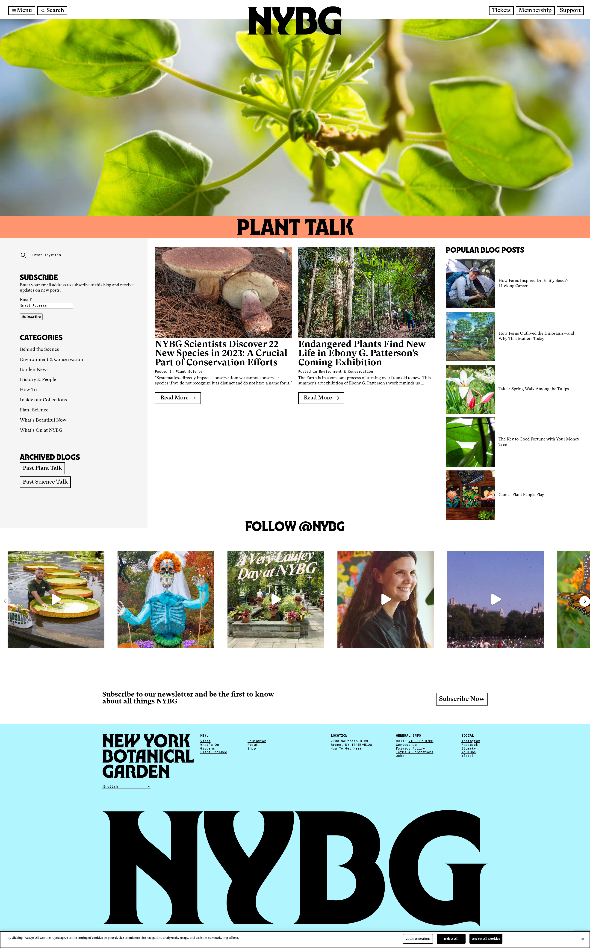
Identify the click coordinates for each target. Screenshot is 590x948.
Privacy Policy (410, 748)
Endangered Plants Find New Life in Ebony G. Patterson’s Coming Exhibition (362, 353)
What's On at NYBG (41, 430)
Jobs (400, 756)
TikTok (467, 756)
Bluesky (468, 748)
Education (257, 741)
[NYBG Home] (295, 20)
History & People (38, 380)
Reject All (451, 938)
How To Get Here (346, 748)
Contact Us (406, 745)
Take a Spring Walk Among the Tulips (534, 389)
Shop (252, 748)
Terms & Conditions (414, 752)
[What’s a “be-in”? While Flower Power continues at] (495, 599)
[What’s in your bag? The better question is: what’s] (56, 599)
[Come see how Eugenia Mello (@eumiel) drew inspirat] (385, 599)
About (253, 745)
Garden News (34, 370)
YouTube (468, 752)
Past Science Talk (45, 482)
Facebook (469, 745)
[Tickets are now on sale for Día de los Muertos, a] (166, 599)
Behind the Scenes (39, 349)
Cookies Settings (418, 938)
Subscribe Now (462, 699)
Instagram (470, 741)
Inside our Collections (43, 400)
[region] (295, 939)
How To (28, 390)
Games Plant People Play (521, 495)
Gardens (207, 748)
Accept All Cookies (486, 938)
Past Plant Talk (42, 468)
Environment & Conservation (51, 359)
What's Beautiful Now (43, 420)
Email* (26, 300)
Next (584, 601)
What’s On (209, 745)
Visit (205, 741)
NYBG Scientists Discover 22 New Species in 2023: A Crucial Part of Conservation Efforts (221, 353)
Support (570, 10)
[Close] (583, 939)
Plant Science (34, 410)
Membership (535, 10)
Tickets (501, 10)
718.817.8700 (420, 741)
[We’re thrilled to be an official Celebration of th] (275, 599)
